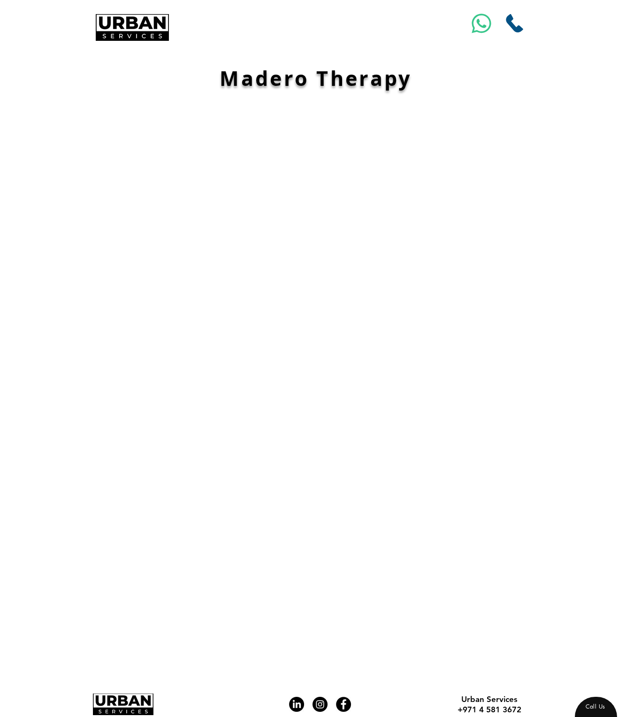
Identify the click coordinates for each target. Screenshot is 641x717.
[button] (416, 306)
